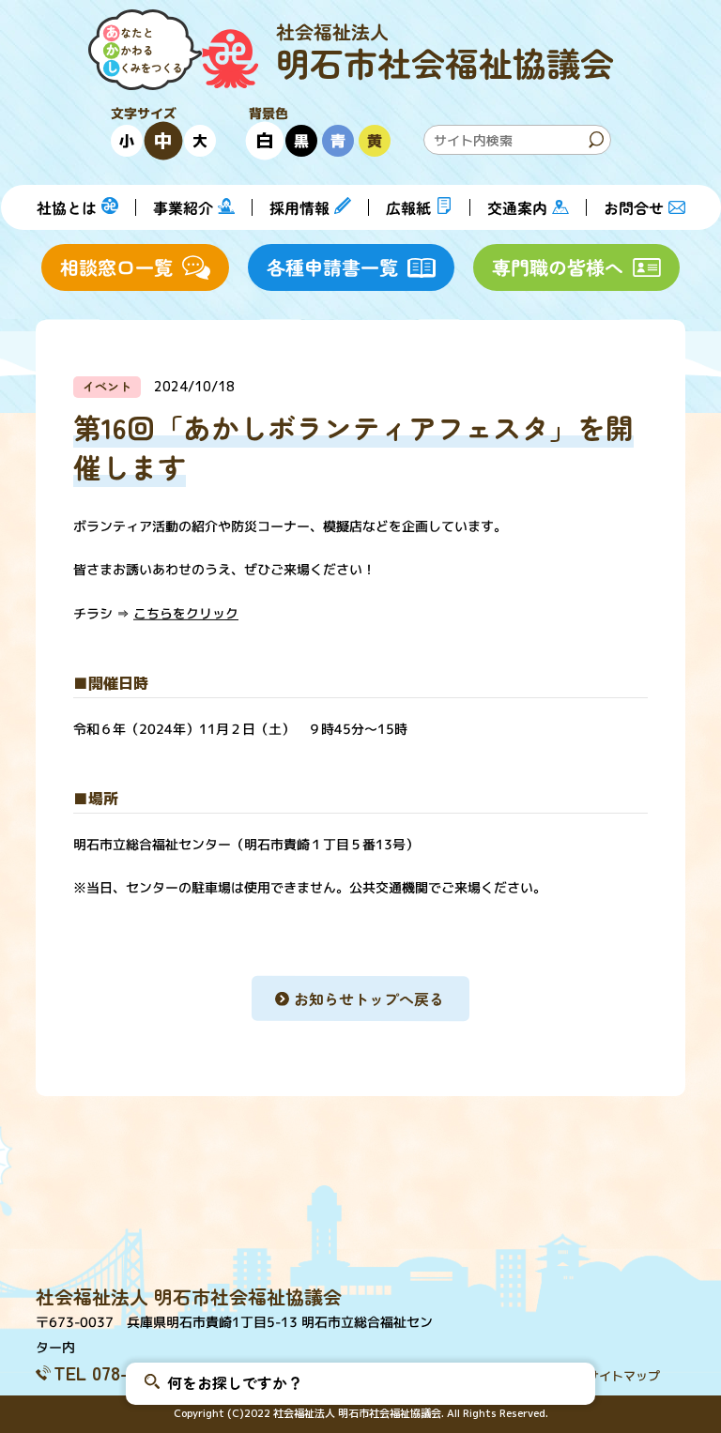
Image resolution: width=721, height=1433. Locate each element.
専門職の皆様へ (557, 267)
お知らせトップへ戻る (369, 998)
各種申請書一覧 (332, 267)
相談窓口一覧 (116, 267)
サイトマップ (623, 1375)
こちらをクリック (185, 612)
